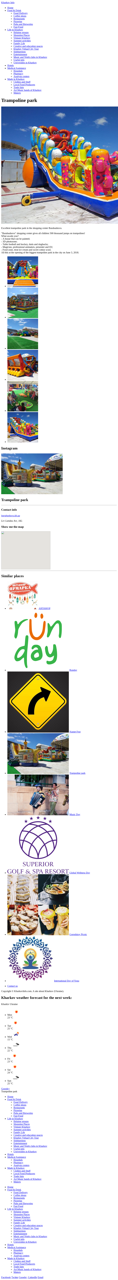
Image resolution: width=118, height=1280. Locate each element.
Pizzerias (18, 21)
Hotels (10, 65)
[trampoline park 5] (22, 410)
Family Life (19, 43)
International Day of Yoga (66, 980)
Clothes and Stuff (22, 82)
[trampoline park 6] (22, 441)
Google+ (5, 1088)
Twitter (14, 1277)
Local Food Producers (24, 84)
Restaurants (19, 18)
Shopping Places (22, 35)
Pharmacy (18, 73)
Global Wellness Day (79, 872)
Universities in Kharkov (25, 62)
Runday (73, 670)
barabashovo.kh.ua (10, 515)
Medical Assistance (16, 68)
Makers (17, 93)
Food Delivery (21, 13)
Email (40, 1277)
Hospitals (18, 71)
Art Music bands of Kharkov (27, 90)
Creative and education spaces (28, 46)
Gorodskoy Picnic (78, 934)
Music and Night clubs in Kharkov (30, 57)
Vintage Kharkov (22, 38)
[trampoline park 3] (22, 348)
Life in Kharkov (15, 29)
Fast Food (18, 27)
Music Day (74, 814)
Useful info (19, 60)
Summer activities (22, 40)
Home (10, 7)
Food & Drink (14, 10)
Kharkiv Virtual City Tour (26, 49)
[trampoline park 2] (22, 317)
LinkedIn (32, 1277)
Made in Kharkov (16, 79)
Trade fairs (19, 87)
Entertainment (20, 54)
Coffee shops (20, 16)
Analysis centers (21, 76)
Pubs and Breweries (23, 24)
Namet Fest (75, 731)
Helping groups (21, 32)
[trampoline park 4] (22, 379)
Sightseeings (20, 51)
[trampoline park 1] (22, 286)
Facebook (6, 1277)
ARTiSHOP (44, 608)
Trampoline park (77, 773)
